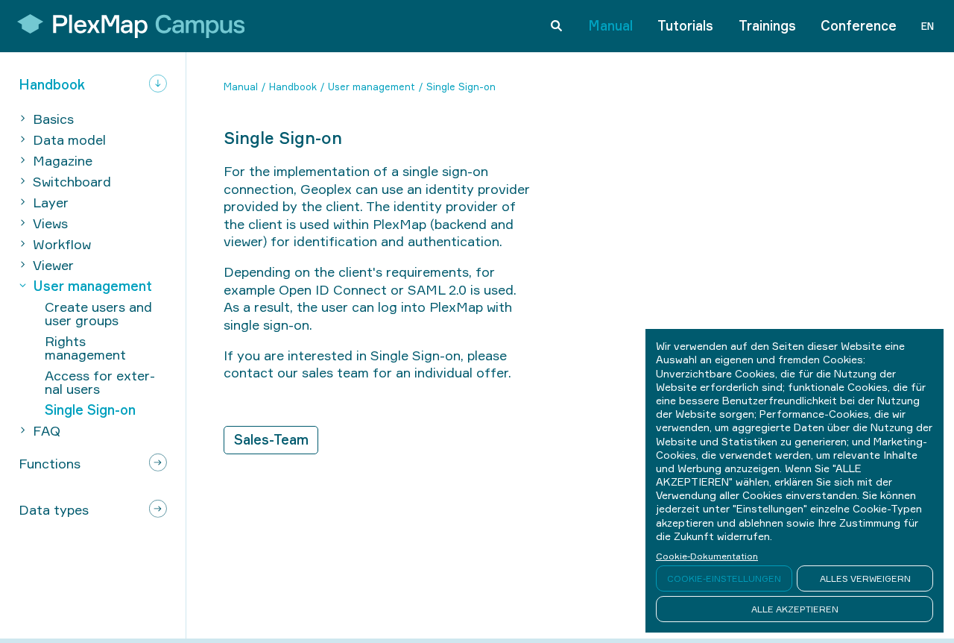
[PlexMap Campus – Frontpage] (125, 26)
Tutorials (685, 25)
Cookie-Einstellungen (724, 578)
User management (371, 86)
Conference (859, 25)
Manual (610, 25)
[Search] (556, 26)
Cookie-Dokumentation (707, 556)
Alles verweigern (865, 578)
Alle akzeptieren (794, 609)
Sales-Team (271, 439)
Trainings (767, 25)
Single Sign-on (461, 86)
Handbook (293, 86)
